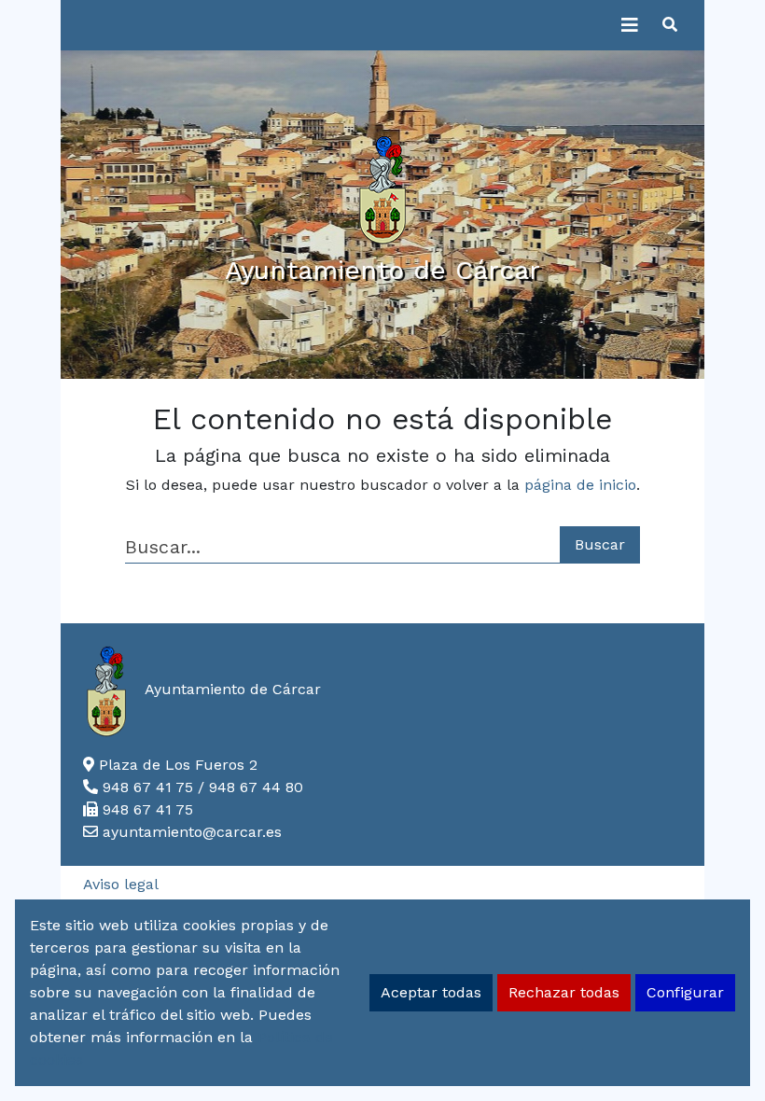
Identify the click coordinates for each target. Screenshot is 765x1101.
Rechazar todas (563, 992)
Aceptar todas (431, 992)
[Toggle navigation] (629, 25)
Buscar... (163, 548)
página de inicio (580, 485)
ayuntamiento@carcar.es (192, 832)
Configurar (685, 992)
